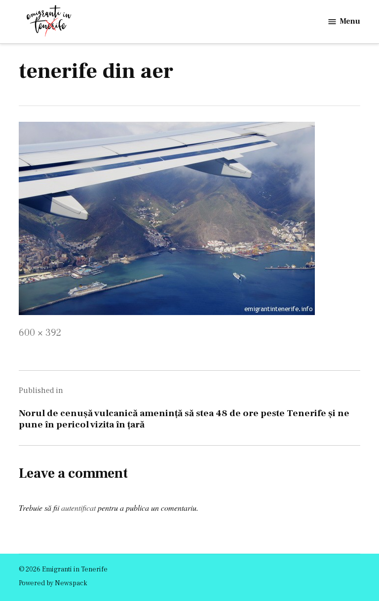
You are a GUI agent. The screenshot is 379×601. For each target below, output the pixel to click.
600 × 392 (40, 332)
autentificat (78, 507)
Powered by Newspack (53, 583)
